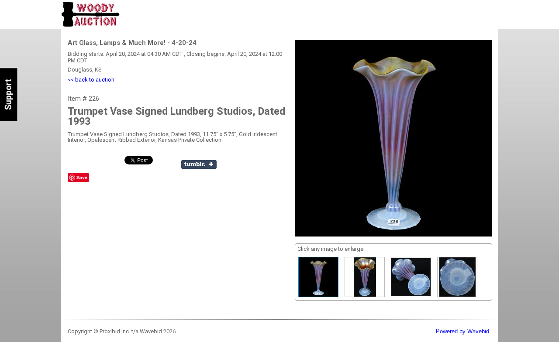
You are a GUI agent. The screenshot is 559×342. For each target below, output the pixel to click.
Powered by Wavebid (462, 331)
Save (81, 177)
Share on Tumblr (199, 164)
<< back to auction (91, 79)
